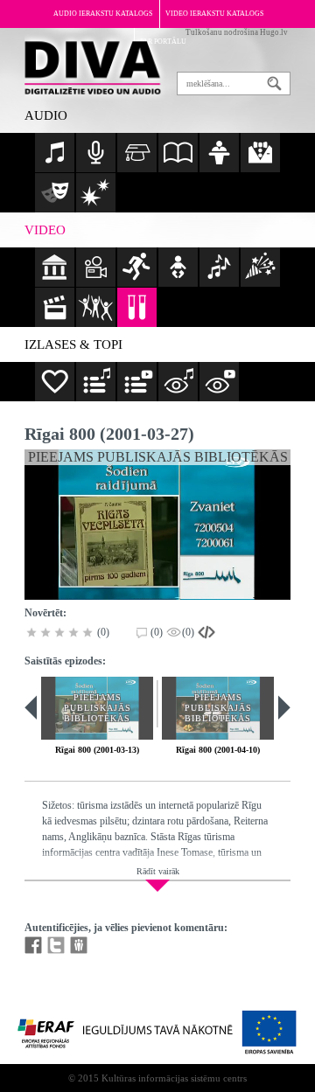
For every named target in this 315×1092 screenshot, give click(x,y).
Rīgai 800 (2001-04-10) (218, 750)
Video (45, 230)
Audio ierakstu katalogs (102, 13)
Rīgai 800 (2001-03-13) (97, 750)
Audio (45, 115)
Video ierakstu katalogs (214, 13)
